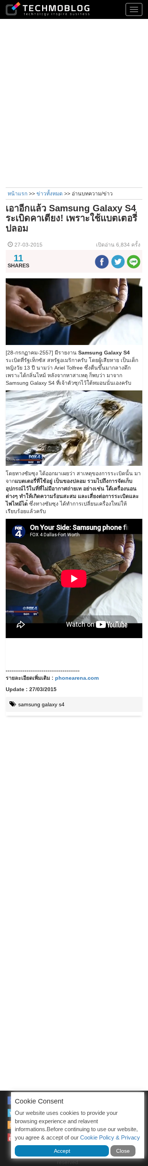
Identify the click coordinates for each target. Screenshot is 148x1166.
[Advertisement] (74, 102)
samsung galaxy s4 (41, 704)
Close (123, 1151)
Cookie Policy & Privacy (110, 1137)
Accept (62, 1151)
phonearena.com (77, 678)
